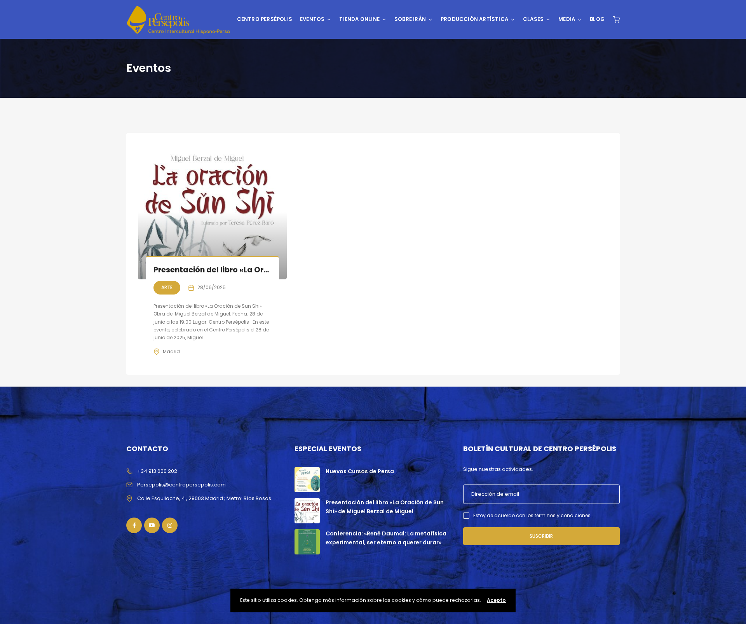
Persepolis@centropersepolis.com (181, 484)
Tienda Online (359, 19)
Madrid (171, 351)
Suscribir (541, 536)
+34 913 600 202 (157, 471)
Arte (167, 287)
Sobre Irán (410, 19)
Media (566, 19)
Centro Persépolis (264, 19)
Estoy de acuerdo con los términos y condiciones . (533, 515)
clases (533, 19)
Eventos (312, 19)
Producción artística (474, 19)
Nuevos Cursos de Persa (360, 471)
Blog (597, 19)
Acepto (496, 600)
